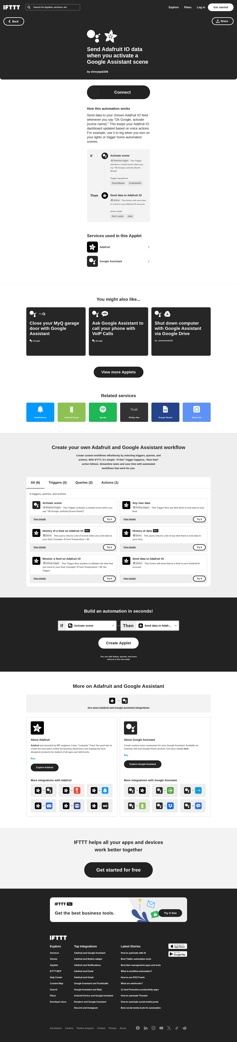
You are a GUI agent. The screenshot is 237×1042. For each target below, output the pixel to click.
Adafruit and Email (83, 971)
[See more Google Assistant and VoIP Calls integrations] (193, 805)
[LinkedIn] (145, 1028)
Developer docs (58, 1002)
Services (54, 953)
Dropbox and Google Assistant (90, 1002)
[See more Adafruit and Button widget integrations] (71, 790)
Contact (101, 1028)
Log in (201, 7)
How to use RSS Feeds (133, 977)
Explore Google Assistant (142, 764)
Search (53, 989)
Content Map (56, 983)
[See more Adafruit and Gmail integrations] (71, 805)
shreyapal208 (99, 71)
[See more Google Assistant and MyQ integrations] (193, 790)
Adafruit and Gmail (83, 977)
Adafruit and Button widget (88, 959)
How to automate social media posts (139, 1002)
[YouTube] (161, 1028)
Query (48, 535)
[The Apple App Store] (177, 946)
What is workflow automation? (136, 971)
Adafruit (35, 745)
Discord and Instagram (86, 1008)
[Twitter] (169, 1028)
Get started (220, 7)
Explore (174, 7)
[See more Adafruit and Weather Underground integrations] (99, 805)
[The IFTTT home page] (11, 7)
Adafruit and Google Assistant (89, 953)
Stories (53, 959)
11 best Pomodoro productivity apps (140, 989)
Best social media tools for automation (141, 1008)
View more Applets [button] (118, 372)
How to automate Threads (134, 995)
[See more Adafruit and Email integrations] (44, 805)
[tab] (35, 483)
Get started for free (118, 870)
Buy (33, 758)
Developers (56, 1028)
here (186, 749)
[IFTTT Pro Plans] (87, 531)
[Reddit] (184, 1028)
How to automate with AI (133, 953)
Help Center (56, 977)
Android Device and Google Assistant (93, 995)
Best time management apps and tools (141, 965)
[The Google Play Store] (177, 954)
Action (139, 563)
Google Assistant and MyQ (88, 989)
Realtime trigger (53, 507)
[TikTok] (176, 1028)
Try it (109, 519)
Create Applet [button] (118, 643)
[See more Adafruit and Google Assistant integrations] (44, 790)
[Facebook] (137, 1028)
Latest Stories (130, 946)
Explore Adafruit (44, 767)
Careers (69, 1028)
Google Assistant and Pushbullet (91, 983)
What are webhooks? (132, 983)
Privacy (112, 1028)
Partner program (85, 1028)
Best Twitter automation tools (136, 959)
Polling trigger (142, 507)
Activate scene (119, 155)
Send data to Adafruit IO (126, 195)
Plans (187, 7)
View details (39, 519)
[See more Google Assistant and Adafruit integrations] (137, 790)
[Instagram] (153, 1028)
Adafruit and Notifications (87, 965)
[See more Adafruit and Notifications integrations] (99, 790)
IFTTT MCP (55, 971)
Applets (54, 965)
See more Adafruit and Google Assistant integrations (118, 707)
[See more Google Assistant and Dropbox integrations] (165, 805)
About (123, 1028)
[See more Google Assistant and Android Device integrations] (137, 805)
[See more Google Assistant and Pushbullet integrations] (165, 790)
